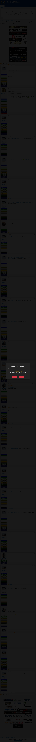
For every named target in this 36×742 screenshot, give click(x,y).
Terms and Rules (18, 373)
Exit (21, 376)
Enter (15, 376)
